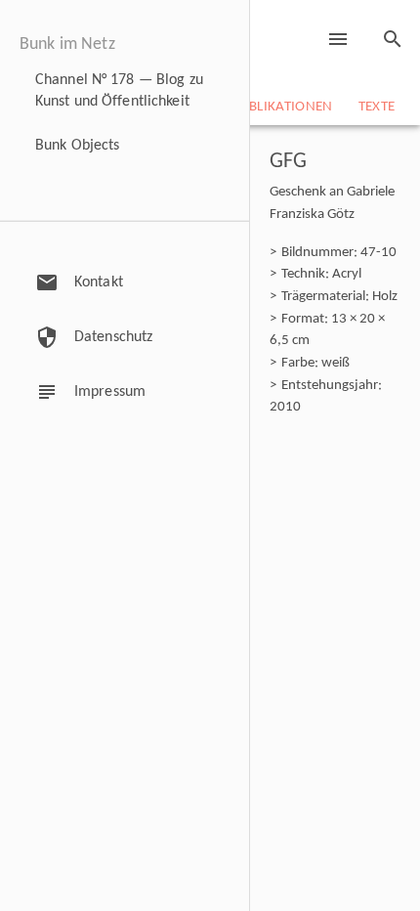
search (392, 39)
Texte (377, 107)
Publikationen (282, 107)
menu (338, 39)
